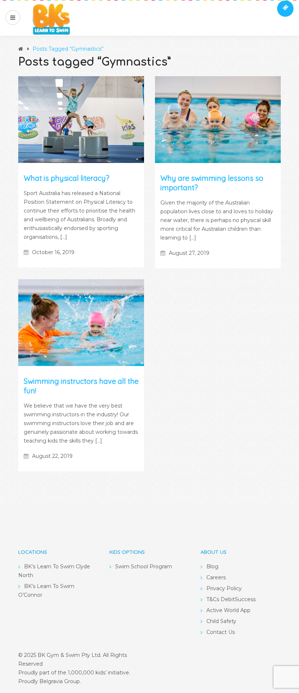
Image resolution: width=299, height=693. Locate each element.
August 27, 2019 (189, 253)
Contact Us (220, 632)
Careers (216, 577)
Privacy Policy (224, 588)
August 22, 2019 (52, 456)
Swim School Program (143, 566)
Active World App (228, 610)
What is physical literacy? (66, 178)
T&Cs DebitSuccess (231, 599)
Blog (212, 566)
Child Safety (221, 621)
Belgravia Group (59, 681)
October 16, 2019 (53, 252)
